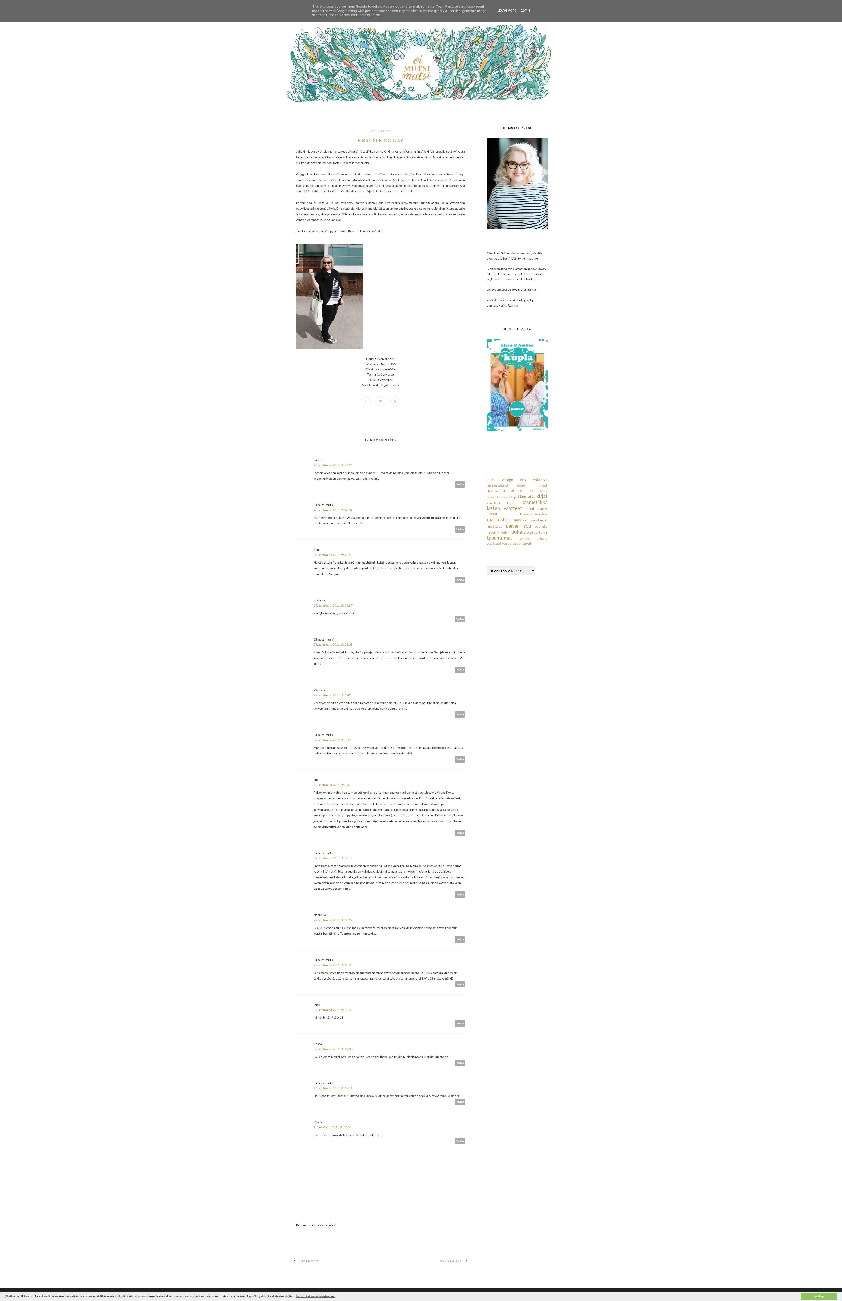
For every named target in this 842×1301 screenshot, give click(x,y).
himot (522, 485)
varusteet (510, 543)
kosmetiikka (534, 502)
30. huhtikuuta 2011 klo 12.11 (333, 1088)
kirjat (542, 496)
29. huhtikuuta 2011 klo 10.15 (333, 858)
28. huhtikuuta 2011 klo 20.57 (333, 605)
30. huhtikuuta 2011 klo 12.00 (333, 1049)
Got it (526, 10)
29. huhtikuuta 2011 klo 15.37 (333, 1010)
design (507, 480)
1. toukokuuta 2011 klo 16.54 (332, 1127)
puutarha (541, 526)
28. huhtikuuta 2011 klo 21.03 (333, 644)
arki (491, 479)
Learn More (506, 10)
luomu (492, 513)
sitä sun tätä (381, 131)
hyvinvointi (496, 490)
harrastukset (497, 485)
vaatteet (494, 543)
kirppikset (493, 503)
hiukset (541, 485)
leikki (530, 508)
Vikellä (383, 174)
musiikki (520, 520)
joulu (532, 490)
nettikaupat (539, 520)
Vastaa (460, 484)
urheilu (542, 538)
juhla (544, 490)
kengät (513, 496)
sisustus (530, 532)
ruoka (515, 532)
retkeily (493, 532)
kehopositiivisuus (497, 496)
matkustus (498, 519)
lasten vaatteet (504, 508)
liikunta (543, 509)
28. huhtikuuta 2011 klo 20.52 (333, 555)
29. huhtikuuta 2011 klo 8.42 (332, 695)
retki (504, 532)
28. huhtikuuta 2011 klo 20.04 (333, 510)
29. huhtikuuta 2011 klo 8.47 (332, 740)
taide (543, 532)
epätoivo (540, 480)
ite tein (516, 490)
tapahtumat (499, 538)
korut (511, 503)
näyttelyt (494, 526)
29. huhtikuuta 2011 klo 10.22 (333, 920)
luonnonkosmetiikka (534, 514)
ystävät (525, 543)
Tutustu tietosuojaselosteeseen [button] (315, 1296)
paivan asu (518, 526)
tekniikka (524, 538)
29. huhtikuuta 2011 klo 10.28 (333, 965)
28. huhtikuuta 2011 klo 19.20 (333, 465)
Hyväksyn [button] (819, 1296)
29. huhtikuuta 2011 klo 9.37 (332, 785)
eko (523, 480)
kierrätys (527, 496)
